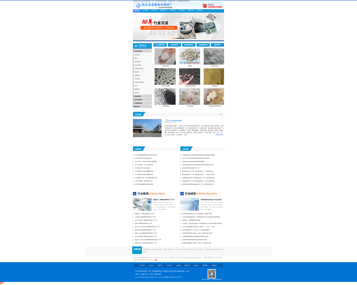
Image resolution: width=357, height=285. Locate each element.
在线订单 (196, 265)
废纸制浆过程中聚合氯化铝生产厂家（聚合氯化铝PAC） (198, 184)
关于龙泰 (145, 10)
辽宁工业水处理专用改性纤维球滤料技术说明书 (196, 158)
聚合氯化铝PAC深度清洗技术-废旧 (191, 257)
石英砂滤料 (137, 54)
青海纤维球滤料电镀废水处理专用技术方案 (194, 239)
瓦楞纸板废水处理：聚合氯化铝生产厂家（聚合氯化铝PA (198, 177)
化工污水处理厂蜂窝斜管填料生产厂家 (146, 236)
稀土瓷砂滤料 (137, 65)
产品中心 (154, 10)
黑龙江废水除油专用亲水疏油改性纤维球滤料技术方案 (197, 164)
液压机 (145, 251)
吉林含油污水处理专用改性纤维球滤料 (193, 161)
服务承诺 (191, 10)
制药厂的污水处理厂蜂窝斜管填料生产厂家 (147, 226)
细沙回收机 (209, 249)
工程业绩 (182, 10)
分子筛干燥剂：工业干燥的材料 (144, 164)
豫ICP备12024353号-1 (176, 277)
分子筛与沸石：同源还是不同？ (144, 181)
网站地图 (158, 274)
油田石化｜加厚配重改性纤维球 (191, 220)
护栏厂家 (177, 249)
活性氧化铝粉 (137, 61)
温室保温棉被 (147, 249)
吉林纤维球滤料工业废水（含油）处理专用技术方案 (197, 233)
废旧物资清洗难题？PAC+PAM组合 (149, 257)
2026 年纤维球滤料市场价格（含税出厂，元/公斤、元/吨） (199, 226)
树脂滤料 (136, 72)
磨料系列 (137, 106)
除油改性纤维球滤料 (139, 82)
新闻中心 (164, 10)
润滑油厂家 (171, 249)
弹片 (222, 249)
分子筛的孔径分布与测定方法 (143, 158)
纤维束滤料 (137, 78)
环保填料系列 (138, 103)
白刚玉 (165, 249)
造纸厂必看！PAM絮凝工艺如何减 (170, 257)
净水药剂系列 (138, 99)
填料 (188, 1)
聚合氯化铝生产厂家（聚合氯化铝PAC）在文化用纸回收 (198, 181)
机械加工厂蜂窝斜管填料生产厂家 (163, 199)
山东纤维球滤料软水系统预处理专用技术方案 (195, 236)
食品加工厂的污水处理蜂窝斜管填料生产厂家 (148, 239)
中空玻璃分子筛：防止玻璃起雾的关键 (146, 177)
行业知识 (173, 10)
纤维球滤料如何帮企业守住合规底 (211, 199)
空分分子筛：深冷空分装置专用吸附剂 (146, 161)
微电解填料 (137, 89)
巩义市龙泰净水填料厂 (176, 120)
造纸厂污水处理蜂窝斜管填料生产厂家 (146, 233)
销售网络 (205, 265)
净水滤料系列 (138, 51)
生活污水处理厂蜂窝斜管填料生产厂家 (146, 220)
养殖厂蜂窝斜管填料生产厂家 (143, 223)
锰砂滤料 (136, 92)
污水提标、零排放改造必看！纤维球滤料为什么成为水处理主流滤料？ (202, 223)
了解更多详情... (219, 134)
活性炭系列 (137, 96)
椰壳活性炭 (173, 1)
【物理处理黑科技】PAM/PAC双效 (212, 257)
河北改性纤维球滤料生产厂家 (190, 168)
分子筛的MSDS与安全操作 (142, 168)
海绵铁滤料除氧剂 (138, 68)
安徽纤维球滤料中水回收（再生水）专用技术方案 (196, 243)
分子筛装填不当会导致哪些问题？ (144, 171)
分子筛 (136, 85)
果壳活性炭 (190, 249)
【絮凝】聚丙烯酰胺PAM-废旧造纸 (143, 260)
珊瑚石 (136, 58)
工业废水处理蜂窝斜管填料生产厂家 (145, 217)
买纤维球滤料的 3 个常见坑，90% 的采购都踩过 (196, 230)
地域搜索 (138, 149)
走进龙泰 (138, 114)
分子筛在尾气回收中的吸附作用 (144, 174)
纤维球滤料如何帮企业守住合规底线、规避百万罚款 (197, 213)
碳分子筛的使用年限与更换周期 (144, 184)
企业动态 (186, 149)
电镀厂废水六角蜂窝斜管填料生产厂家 (146, 243)
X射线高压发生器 (157, 249)
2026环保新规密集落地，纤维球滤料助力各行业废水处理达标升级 (201, 217)
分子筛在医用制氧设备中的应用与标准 (146, 155)
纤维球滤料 (164, 1)
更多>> (165, 209)
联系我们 (200, 10)
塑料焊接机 (217, 249)
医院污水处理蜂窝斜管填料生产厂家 (145, 230)
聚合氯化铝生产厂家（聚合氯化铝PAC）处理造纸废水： (198, 171)
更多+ (221, 114)
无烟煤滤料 (137, 75)
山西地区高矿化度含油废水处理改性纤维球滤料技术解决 (198, 155)
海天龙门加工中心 (200, 249)
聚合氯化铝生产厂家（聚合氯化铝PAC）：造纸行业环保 (198, 174)
